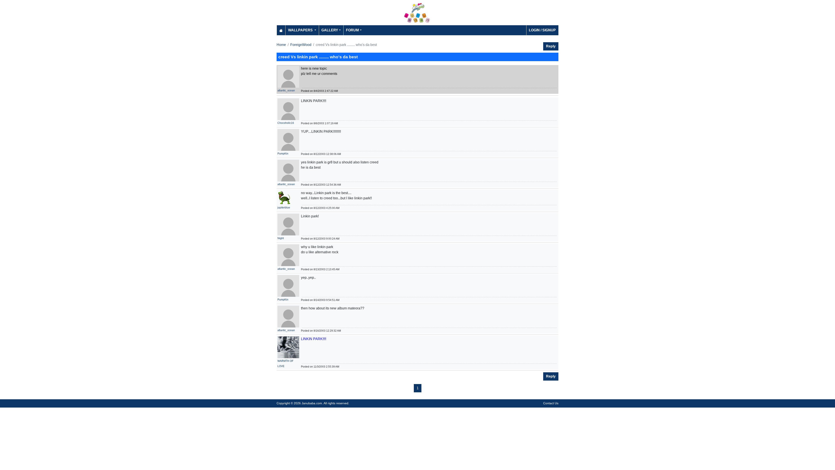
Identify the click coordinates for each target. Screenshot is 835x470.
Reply (551, 46)
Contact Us (550, 403)
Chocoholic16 (285, 122)
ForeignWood (300, 45)
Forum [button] (352, 30)
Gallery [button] (329, 30)
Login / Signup (542, 30)
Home (281, 45)
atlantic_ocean (286, 90)
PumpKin (282, 153)
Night (280, 238)
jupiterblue (283, 207)
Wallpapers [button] (301, 30)
